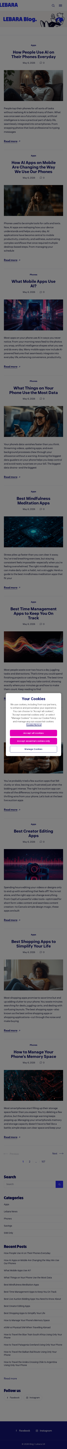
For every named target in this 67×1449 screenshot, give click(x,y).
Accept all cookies (33, 733)
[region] (33, 724)
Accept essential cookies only (33, 741)
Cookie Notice (34, 724)
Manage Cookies (33, 749)
